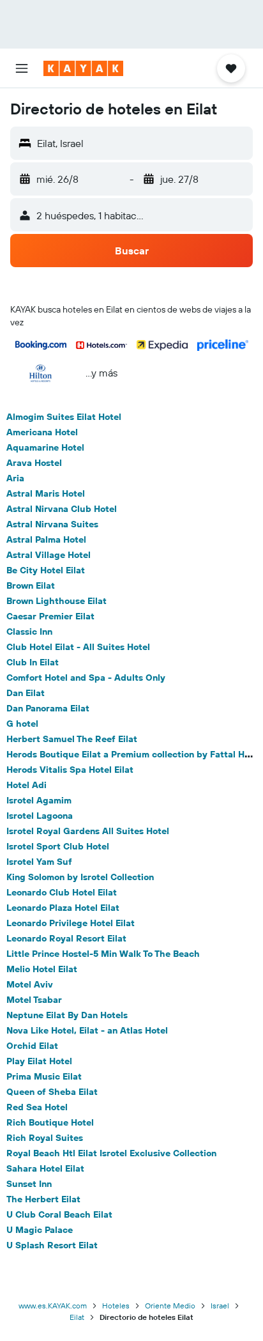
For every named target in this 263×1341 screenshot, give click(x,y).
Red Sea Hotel (37, 1107)
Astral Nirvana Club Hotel (61, 509)
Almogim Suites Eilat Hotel (63, 416)
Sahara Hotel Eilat (45, 1168)
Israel (220, 1305)
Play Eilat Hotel (39, 1061)
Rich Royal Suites (44, 1137)
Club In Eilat (32, 662)
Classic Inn (29, 631)
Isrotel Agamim (38, 800)
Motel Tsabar (34, 999)
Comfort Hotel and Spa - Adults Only (85, 677)
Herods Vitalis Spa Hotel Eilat (69, 769)
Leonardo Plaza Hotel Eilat (62, 907)
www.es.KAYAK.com (53, 1305)
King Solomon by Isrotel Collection (80, 877)
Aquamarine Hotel (45, 447)
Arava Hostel (34, 463)
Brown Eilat (30, 585)
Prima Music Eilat (44, 1076)
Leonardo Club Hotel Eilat (61, 892)
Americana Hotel (42, 432)
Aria (15, 478)
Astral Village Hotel (48, 555)
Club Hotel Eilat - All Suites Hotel (78, 647)
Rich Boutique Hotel (50, 1122)
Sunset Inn (29, 1184)
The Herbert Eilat (43, 1199)
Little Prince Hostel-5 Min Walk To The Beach (103, 953)
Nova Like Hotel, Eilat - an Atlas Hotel (87, 1030)
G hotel (22, 723)
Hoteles (116, 1305)
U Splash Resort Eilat (52, 1245)
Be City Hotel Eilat (45, 570)
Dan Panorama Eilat (47, 708)
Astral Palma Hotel (46, 539)
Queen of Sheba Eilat (52, 1091)
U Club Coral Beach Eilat (59, 1214)
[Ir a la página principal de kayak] (83, 68)
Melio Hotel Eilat (41, 969)
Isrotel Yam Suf (39, 861)
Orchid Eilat (32, 1045)
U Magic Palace (39, 1230)
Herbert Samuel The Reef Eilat (71, 739)
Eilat (77, 1317)
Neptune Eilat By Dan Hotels (67, 1015)
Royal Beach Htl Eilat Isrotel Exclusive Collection (111, 1153)
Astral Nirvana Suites (52, 524)
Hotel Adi (26, 785)
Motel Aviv (29, 984)
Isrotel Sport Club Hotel (57, 846)
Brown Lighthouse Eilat (56, 601)
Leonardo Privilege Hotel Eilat (70, 923)
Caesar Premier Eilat (50, 616)
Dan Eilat (25, 693)
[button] (22, 68)
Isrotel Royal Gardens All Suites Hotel (87, 831)
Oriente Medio (170, 1305)
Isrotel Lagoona (39, 815)
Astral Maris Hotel (45, 493)
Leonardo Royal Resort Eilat (66, 938)
